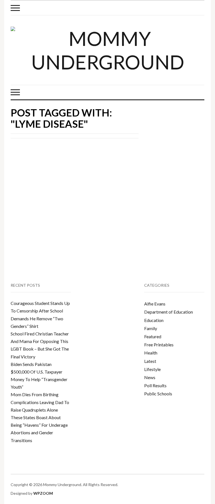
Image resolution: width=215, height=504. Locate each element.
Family (150, 328)
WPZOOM (43, 493)
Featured (152, 336)
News (149, 377)
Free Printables (159, 344)
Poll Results (155, 385)
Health (150, 352)
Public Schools (158, 393)
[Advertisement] (180, 155)
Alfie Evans (154, 303)
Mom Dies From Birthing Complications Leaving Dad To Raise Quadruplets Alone (40, 402)
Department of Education (168, 311)
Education (153, 320)
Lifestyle (152, 369)
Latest (150, 361)
